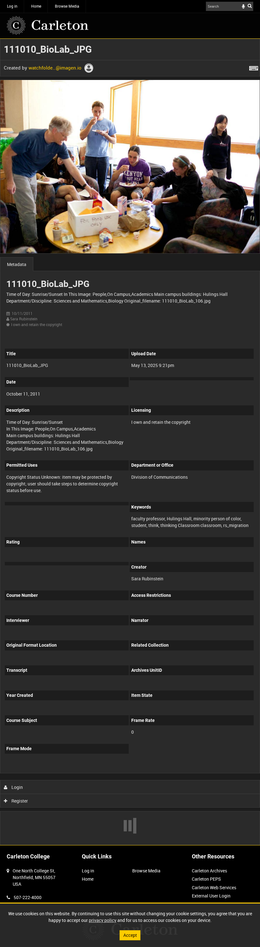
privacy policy (102, 920)
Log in (12, 6)
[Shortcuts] (253, 67)
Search (250, 5)
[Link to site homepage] (47, 25)
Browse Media (67, 6)
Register (19, 801)
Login (16, 787)
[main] (130, 442)
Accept (130, 935)
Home (36, 6)
